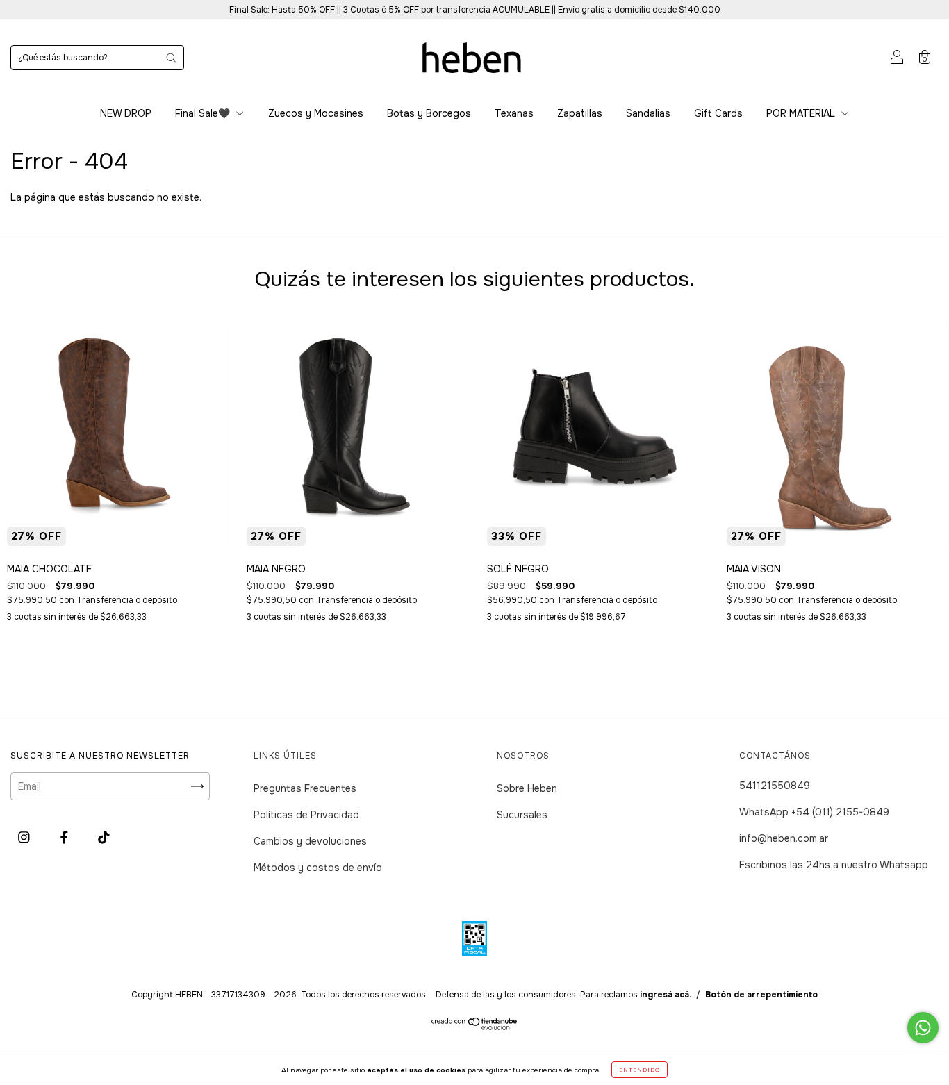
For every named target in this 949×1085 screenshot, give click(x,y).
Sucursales (522, 815)
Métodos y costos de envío (318, 867)
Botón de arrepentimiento (761, 994)
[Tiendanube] (474, 1026)
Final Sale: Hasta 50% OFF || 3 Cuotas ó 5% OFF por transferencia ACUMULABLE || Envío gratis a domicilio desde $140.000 (474, 9)
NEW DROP (125, 113)
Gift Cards (718, 113)
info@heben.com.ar (783, 838)
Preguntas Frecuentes (305, 788)
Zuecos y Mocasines (315, 113)
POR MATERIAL (802, 113)
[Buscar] (171, 57)
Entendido (639, 1069)
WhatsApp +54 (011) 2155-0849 (814, 812)
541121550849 (774, 785)
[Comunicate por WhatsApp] (923, 1027)
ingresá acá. (665, 994)
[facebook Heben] (66, 837)
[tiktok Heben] (103, 837)
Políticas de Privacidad (306, 815)
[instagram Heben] (25, 837)
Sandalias (648, 113)
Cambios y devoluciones (310, 841)
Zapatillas (579, 113)
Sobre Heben (527, 788)
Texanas (514, 113)
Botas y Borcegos (429, 113)
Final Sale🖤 (204, 113)
